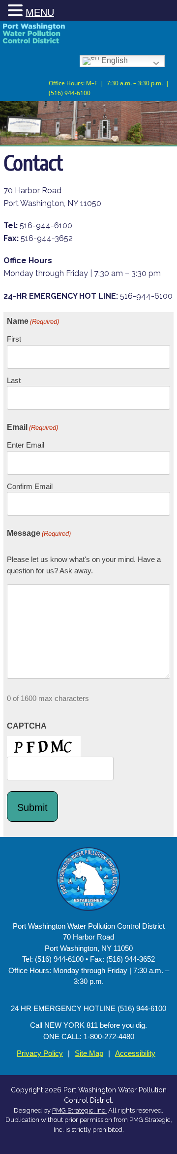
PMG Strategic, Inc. (79, 1110)
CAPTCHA (27, 726)
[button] (17, 11)
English (113, 60)
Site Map (89, 1053)
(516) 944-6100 (69, 92)
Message (39, 533)
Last (14, 380)
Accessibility (135, 1053)
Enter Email (25, 445)
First (14, 339)
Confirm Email (30, 486)
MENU (40, 12)
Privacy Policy (40, 1053)
